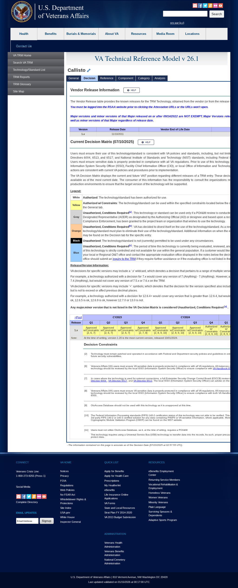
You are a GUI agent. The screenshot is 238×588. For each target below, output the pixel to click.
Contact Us (24, 46)
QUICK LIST (111, 462)
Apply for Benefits (114, 471)
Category (144, 78)
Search (23, 62)
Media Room (165, 34)
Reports (21, 77)
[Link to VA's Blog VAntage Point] (210, 5)
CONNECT (22, 462)
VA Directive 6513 (142, 380)
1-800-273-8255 (25, 475)
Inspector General (70, 521)
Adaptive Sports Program (163, 520)
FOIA (63, 480)
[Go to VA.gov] (50, 11)
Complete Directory (27, 502)
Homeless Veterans (160, 492)
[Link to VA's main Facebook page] (200, 5)
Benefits (50, 34)
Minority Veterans (158, 502)
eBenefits (109, 490)
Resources (138, 34)
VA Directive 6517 (117, 380)
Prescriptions (111, 480)
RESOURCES (157, 462)
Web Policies (67, 490)
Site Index (65, 507)
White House (67, 517)
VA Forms (109, 503)
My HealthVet (112, 485)
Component (125, 78)
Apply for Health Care (116, 475)
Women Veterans (158, 497)
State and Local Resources (119, 507)
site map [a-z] (177, 22)
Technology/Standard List (29, 70)
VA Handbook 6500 (223, 368)
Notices (64, 471)
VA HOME (65, 462)
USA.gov (65, 512)
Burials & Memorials (81, 34)
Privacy (64, 475)
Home (22, 55)
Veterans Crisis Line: (27, 471)
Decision (89, 78)
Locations (192, 34)
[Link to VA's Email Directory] (195, 5)
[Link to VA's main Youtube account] (220, 5)
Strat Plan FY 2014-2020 (118, 512)
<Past (78, 317)
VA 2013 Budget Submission (120, 517)
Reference (106, 78)
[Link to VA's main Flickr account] (215, 5)
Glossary (22, 84)
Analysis (160, 78)
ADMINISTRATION (115, 533)
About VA (112, 34)
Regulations (66, 485)
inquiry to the (124, 259)
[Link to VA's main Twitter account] (205, 5)
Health (23, 34)
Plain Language (157, 507)
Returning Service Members (164, 479)
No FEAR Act (67, 494)
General (74, 78)
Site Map (18, 91)
